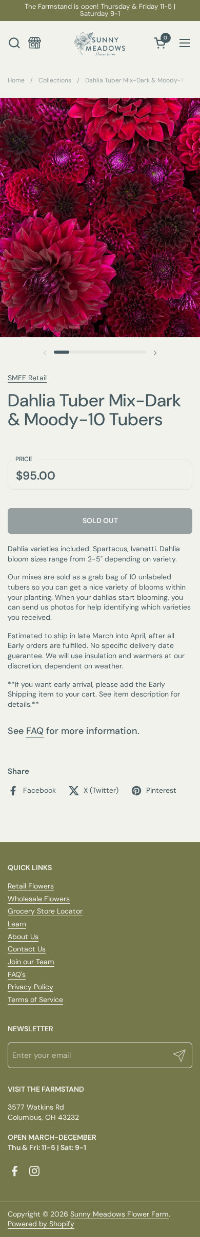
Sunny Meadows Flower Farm (119, 1214)
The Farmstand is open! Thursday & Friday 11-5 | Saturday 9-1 (100, 10)
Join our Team (31, 961)
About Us (23, 936)
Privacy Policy (30, 986)
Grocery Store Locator (45, 911)
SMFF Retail (27, 377)
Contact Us (27, 948)
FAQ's (17, 974)
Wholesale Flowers (39, 898)
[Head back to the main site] (34, 42)
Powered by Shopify (41, 1223)
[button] (14, 42)
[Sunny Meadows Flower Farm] (100, 43)
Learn (17, 923)
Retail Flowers (31, 886)
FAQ (35, 731)
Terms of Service (35, 999)
